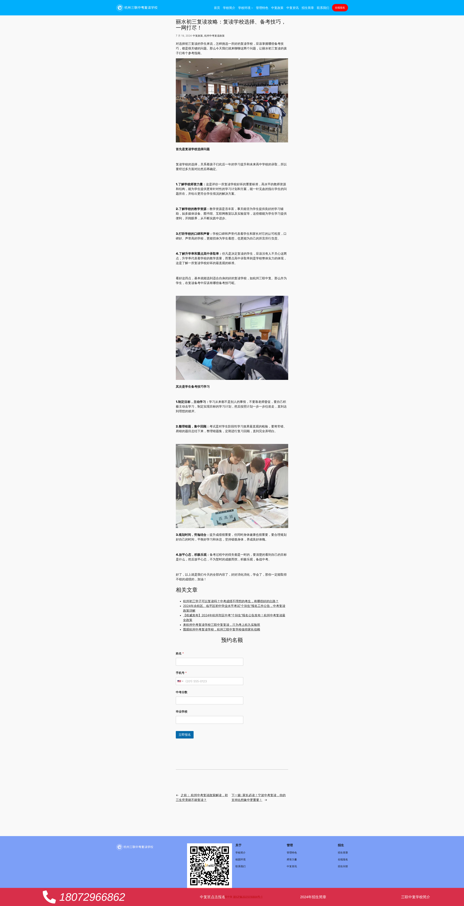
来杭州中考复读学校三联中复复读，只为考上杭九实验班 (221, 625)
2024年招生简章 (313, 897)
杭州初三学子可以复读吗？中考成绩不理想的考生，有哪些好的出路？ (231, 601)
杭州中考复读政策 (214, 35)
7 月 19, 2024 (184, 35)
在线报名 (340, 7)
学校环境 (244, 8)
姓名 (180, 653)
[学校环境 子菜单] (252, 8)
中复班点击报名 (212, 897)
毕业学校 (181, 711)
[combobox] (180, 681)
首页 (217, 8)
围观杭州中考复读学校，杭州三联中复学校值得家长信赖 (221, 629)
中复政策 (198, 35)
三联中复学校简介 (415, 897)
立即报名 (185, 734)
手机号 (181, 673)
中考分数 (181, 692)
